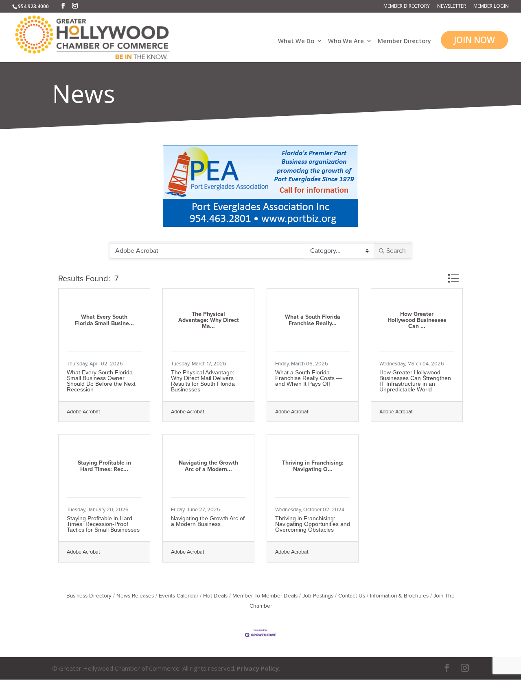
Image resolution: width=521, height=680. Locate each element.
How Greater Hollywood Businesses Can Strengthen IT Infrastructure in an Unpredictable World (415, 381)
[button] (453, 278)
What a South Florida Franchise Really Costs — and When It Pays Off (308, 378)
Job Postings (317, 596)
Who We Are (346, 41)
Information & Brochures (399, 596)
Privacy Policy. (258, 668)
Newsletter (451, 6)
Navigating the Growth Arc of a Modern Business (208, 521)
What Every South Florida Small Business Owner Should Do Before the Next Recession (101, 381)
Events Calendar (178, 596)
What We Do (296, 41)
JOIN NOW (474, 40)
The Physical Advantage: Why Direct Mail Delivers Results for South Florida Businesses (203, 381)
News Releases (135, 596)
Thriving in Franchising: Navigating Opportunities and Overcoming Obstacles (312, 524)
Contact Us (351, 596)
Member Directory (406, 6)
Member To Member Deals (265, 596)
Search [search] (396, 251)
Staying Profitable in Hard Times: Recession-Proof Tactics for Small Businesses (103, 524)
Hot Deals (215, 596)
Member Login (491, 6)
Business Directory (89, 596)
